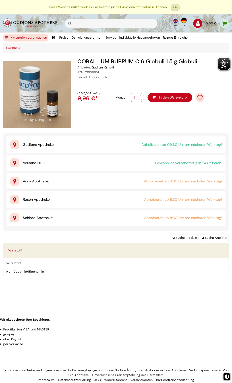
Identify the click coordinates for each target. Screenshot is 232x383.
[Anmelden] (197, 24)
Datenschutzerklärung (74, 380)
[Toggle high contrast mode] (226, 376)
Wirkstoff (15, 250)
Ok (175, 7)
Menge (120, 97)
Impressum (46, 380)
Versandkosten (141, 380)
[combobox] (111, 23)
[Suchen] (69, 23)
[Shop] (53, 37)
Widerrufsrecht (115, 380)
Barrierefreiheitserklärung (175, 380)
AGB (97, 380)
